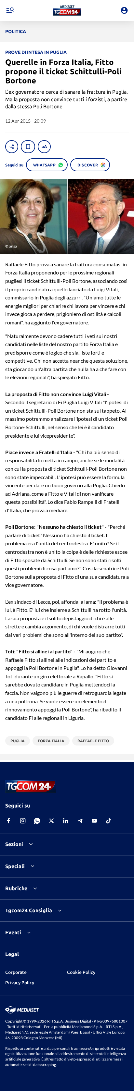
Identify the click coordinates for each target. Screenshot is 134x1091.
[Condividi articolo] (11, 146)
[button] (67, 10)
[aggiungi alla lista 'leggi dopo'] (28, 146)
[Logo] (67, 10)
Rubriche (16, 888)
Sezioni (14, 844)
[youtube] (94, 821)
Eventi (13, 932)
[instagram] (23, 821)
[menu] (9, 10)
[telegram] (80, 821)
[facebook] (8, 821)
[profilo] (124, 10)
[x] (51, 821)
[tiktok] (108, 821)
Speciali (15, 866)
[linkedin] (65, 821)
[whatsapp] (37, 821)
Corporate (16, 972)
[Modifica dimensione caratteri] (44, 146)
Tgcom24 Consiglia (28, 910)
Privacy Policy (19, 982)
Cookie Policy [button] (81, 972)
